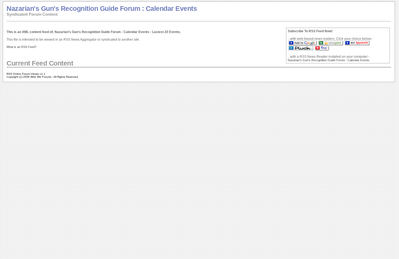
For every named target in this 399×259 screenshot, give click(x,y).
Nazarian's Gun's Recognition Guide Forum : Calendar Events (102, 8)
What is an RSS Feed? (21, 46)
